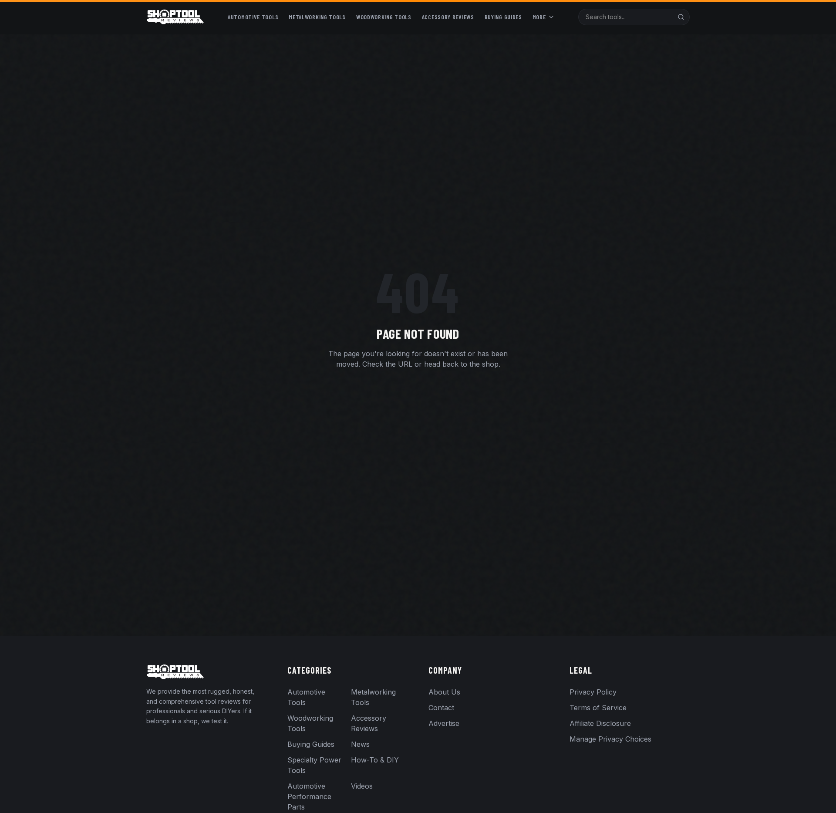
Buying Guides (503, 16)
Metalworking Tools (317, 16)
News (360, 744)
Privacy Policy (593, 692)
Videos (362, 786)
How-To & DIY (375, 760)
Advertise (443, 723)
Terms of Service (598, 707)
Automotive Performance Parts (309, 796)
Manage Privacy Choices (610, 739)
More (539, 16)
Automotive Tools (253, 16)
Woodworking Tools (383, 16)
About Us (444, 692)
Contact (441, 707)
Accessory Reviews (448, 16)
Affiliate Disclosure (600, 723)
